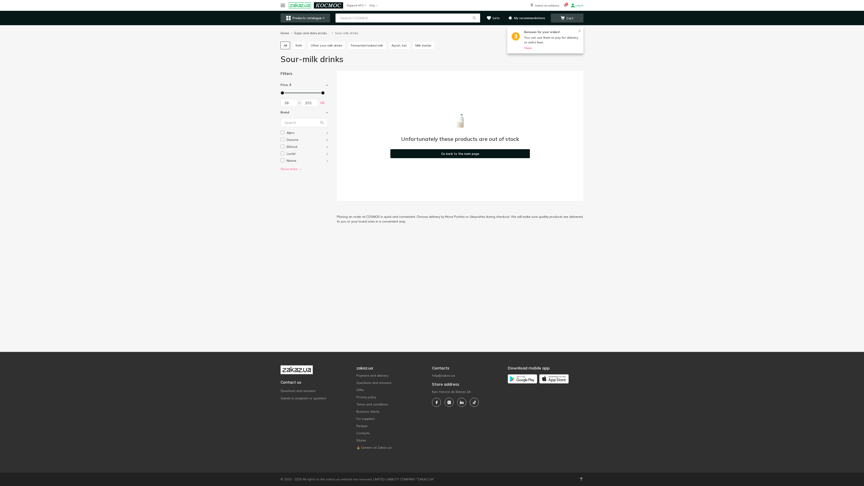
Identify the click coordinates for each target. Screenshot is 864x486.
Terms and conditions (372, 404)
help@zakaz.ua (443, 376)
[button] (544, 5)
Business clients (367, 412)
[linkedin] (461, 402)
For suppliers (365, 419)
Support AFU (355, 5)
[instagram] (449, 402)
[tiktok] (474, 402)
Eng (372, 5)
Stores (361, 440)
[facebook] (436, 402)
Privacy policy (366, 397)
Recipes (362, 426)
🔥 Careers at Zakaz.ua (374, 448)
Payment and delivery (372, 376)
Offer (360, 390)
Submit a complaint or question (303, 398)
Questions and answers (298, 391)
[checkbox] (282, 132)
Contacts (363, 433)
